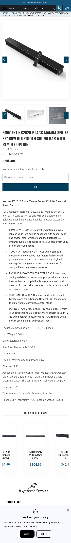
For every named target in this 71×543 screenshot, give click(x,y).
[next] (65, 449)
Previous (4, 60)
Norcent (14, 149)
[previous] (5, 449)
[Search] (53, 8)
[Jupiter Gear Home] (33, 8)
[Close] (68, 510)
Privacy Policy (30, 526)
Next (66, 60)
